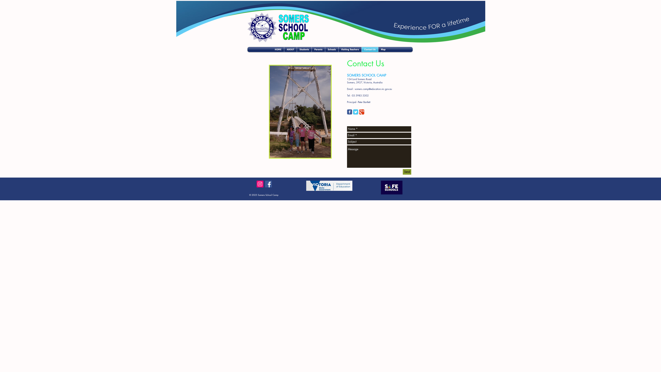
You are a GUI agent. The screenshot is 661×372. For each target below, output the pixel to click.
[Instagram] (260, 184)
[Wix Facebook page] (349, 112)
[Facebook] (268, 184)
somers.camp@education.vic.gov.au (373, 89)
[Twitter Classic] (355, 112)
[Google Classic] (361, 112)
